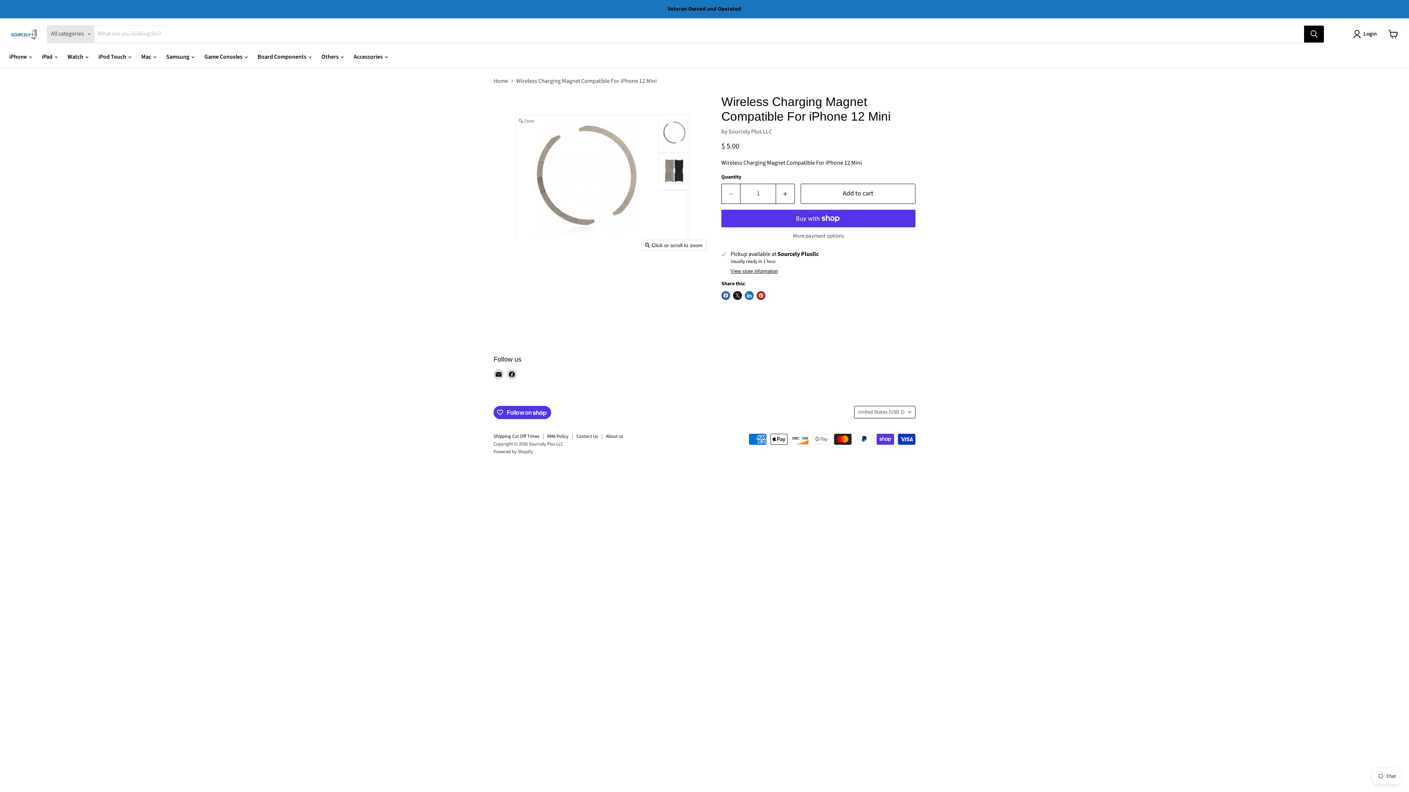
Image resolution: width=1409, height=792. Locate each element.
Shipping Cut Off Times (516, 436)
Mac (146, 57)
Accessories (369, 57)
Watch (76, 57)
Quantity (731, 177)
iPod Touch (112, 57)
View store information (754, 271)
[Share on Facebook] (725, 295)
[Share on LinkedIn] (749, 295)
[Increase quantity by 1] (785, 194)
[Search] (1314, 34)
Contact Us (587, 436)
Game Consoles (224, 57)
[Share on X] (737, 295)
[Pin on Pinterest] (761, 295)
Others (330, 57)
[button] (1366, 34)
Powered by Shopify (513, 451)
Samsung (178, 57)
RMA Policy (557, 436)
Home (501, 81)
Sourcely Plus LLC (750, 132)
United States (881, 412)
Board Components (282, 57)
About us (614, 436)
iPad (48, 57)
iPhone (18, 57)
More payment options (818, 236)
